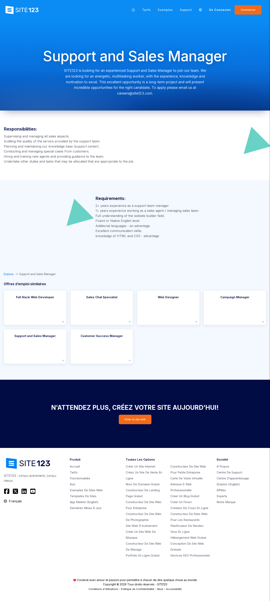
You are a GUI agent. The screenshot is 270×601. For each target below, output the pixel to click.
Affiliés (221, 490)
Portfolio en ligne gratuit (143, 555)
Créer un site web (135, 419)
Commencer (248, 9)
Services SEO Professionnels (190, 555)
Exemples (165, 9)
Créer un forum (181, 502)
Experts (222, 496)
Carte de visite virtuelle (186, 478)
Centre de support (229, 472)
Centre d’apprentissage (233, 478)
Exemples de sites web (86, 490)
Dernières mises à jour (86, 508)
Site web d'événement (141, 526)
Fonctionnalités (80, 478)
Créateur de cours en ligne (189, 508)
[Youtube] (33, 491)
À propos (223, 466)
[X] (15, 491)
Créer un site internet (140, 466)
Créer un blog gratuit (184, 496)
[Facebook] (7, 491)
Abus (160, 589)
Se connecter (220, 9)
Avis (72, 484)
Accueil (75, 466)
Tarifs (146, 9)
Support (186, 9)
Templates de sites (83, 496)
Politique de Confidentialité (137, 589)
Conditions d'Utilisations (103, 589)
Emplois (9, 274)
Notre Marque (226, 502)
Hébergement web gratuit (188, 537)
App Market (84, 502)
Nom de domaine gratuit (143, 484)
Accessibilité (174, 589)
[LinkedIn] (24, 491)
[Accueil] (133, 9)
